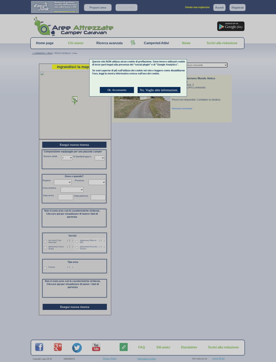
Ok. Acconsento (116, 90)
